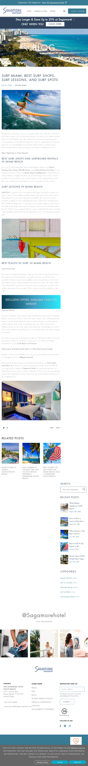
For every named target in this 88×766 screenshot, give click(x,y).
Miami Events (68, 578)
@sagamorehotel (26, 357)
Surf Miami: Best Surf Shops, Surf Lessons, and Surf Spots (30, 78)
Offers (52, 11)
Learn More (37, 684)
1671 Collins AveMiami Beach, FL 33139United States (13, 691)
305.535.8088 (10, 702)
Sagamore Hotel (29, 368)
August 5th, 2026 (74, 524)
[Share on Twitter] (5, 428)
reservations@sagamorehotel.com (18, 706)
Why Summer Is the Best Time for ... (77, 532)
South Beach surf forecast (27, 343)
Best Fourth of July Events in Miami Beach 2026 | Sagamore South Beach (51, 471)
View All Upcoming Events (53, 2)
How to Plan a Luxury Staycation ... (77, 519)
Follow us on (66, 721)
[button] (64, 11)
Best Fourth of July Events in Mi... (76, 544)
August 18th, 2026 (75, 512)
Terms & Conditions (41, 702)
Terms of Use (74, 694)
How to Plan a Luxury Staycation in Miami (9, 470)
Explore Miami (20, 85)
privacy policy (78, 748)
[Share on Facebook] (7, 428)
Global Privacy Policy (42, 698)
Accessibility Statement (43, 709)
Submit (67, 702)
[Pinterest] (65, 726)
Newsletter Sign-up (68, 684)
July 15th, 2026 (74, 537)
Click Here (55, 24)
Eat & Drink (67, 592)
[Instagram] (69, 726)
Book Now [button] (77, 11)
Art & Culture (68, 583)
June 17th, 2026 (74, 562)
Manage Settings (42, 762)
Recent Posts (69, 497)
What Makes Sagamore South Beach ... (75, 506)
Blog (44, 48)
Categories (68, 571)
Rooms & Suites (40, 11)
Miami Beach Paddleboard (35, 173)
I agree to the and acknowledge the (70, 695)
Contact (7, 683)
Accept (60, 762)
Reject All (77, 762)
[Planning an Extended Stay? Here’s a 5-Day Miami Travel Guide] (27, 349)
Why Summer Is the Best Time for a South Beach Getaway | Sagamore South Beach (30, 472)
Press (34, 688)
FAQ (33, 691)
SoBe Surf (5, 192)
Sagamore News (70, 597)
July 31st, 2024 (7, 85)
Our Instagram (44, 621)
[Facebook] (61, 726)
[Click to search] (83, 489)
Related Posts (13, 438)
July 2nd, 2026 (73, 549)
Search (65, 483)
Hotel (29, 11)
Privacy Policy (74, 696)
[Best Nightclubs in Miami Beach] (15, 153)
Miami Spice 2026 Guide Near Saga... (77, 557)
